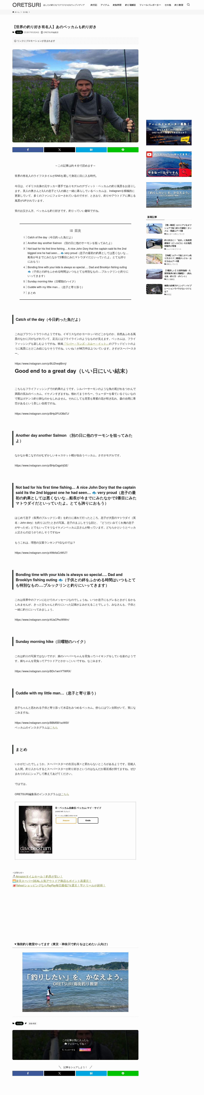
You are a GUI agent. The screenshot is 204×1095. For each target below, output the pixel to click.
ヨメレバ (67, 811)
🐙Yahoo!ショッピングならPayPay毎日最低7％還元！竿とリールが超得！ (59, 885)
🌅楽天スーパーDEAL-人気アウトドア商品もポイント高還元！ (52, 881)
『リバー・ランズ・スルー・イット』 (86, 343)
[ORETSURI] (26, 4)
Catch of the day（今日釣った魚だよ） (51, 237)
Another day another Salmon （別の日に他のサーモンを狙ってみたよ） (71, 243)
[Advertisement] (50, 913)
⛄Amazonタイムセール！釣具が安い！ (37, 876)
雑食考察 (32, 1023)
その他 (19, 32)
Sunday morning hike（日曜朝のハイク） (52, 281)
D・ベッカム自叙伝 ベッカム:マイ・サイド (78, 807)
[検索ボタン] (188, 5)
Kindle (88, 820)
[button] (27, 149)
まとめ (32, 292)
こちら (54, 727)
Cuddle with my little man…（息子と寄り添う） (56, 287)
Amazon (66, 820)
